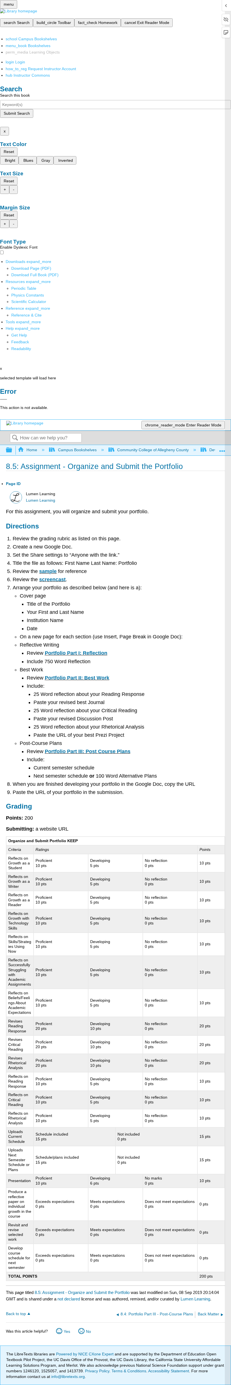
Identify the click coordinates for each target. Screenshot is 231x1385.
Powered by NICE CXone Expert (85, 1354)
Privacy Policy (97, 1371)
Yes (67, 1331)
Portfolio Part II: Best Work (77, 678)
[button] (20, 342)
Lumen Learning (40, 500)
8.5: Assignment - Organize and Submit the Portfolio (82, 1292)
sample (48, 571)
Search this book (15, 95)
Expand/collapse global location (222, 448)
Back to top (16, 1314)
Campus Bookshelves (77, 450)
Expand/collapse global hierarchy (12, 450)
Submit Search (17, 113)
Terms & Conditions (129, 1371)
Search (15, 438)
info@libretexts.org (67, 1376)
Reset (9, 151)
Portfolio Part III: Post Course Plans (87, 751)
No (88, 1331)
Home (31, 450)
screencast (52, 579)
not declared (69, 1298)
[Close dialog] (3, 399)
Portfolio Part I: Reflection (76, 653)
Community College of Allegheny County (153, 450)
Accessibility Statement (168, 1371)
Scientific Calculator (28, 301)
